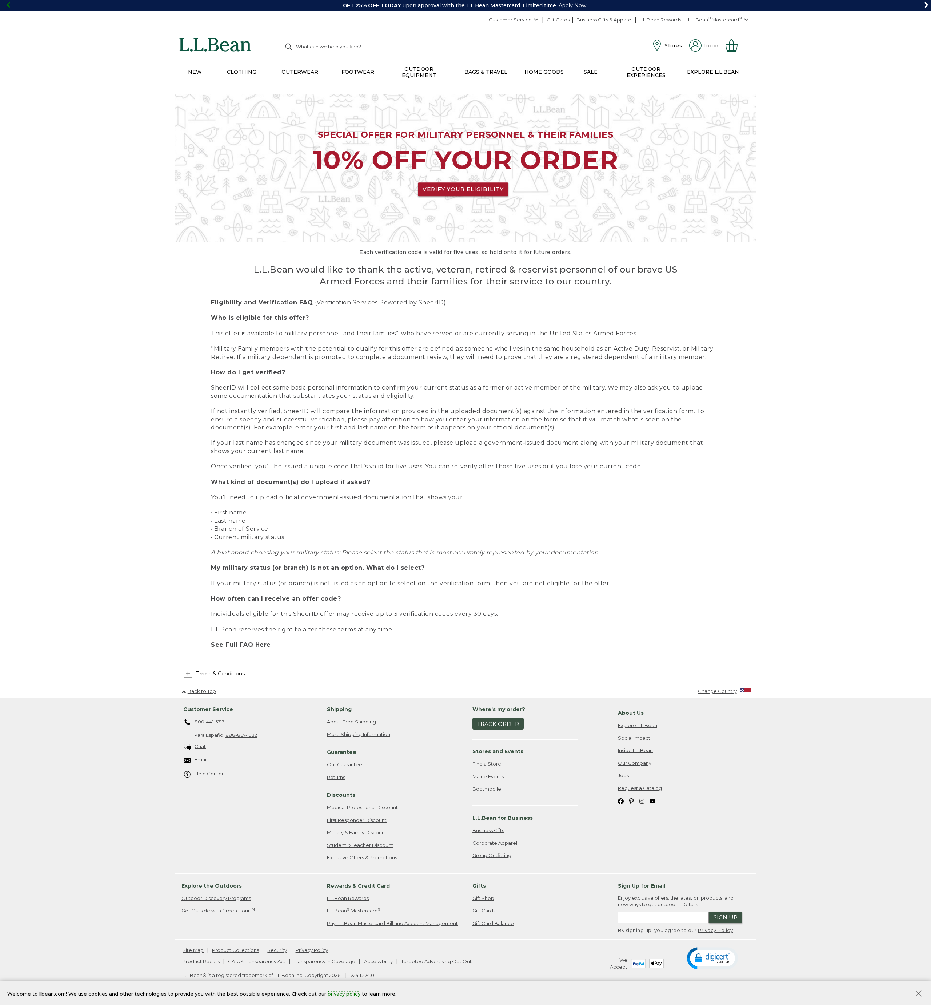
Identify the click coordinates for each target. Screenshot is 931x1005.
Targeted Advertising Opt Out (436, 961)
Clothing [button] (241, 72)
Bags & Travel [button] (485, 72)
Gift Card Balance (493, 923)
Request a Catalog (640, 788)
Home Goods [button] (544, 72)
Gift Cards (558, 20)
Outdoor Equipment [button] (419, 72)
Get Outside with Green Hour (218, 910)
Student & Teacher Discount (360, 845)
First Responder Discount (357, 820)
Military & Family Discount (357, 832)
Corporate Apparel (494, 843)
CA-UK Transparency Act (256, 961)
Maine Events (488, 776)
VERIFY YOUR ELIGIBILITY (463, 189)
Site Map (193, 950)
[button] (712, 957)
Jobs (623, 775)
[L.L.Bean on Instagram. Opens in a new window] (642, 801)
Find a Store (486, 764)
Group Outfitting (491, 855)
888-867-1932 (241, 735)
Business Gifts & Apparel (604, 20)
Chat (200, 746)
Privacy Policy (715, 930)
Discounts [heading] (341, 795)
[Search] (289, 46)
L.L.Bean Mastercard (353, 910)
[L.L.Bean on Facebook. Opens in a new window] (621, 801)
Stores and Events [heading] (497, 751)
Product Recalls (201, 961)
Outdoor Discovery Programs (216, 898)
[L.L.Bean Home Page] (217, 46)
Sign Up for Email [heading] (641, 886)
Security (277, 950)
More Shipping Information (358, 734)
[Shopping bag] (735, 45)
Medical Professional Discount (362, 807)
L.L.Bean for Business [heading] (502, 818)
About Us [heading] (631, 713)
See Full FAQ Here (241, 644)
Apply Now (572, 5)
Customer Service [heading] (208, 709)
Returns (336, 777)
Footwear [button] (357, 72)
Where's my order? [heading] (498, 709)
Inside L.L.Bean (635, 750)
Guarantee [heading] (341, 752)
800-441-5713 (210, 722)
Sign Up (726, 917)
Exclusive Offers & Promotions (362, 857)
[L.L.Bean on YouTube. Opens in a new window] (652, 801)
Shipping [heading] (339, 709)
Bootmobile (486, 789)
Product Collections (235, 950)
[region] (465, 5)
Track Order (498, 724)
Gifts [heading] (479, 886)
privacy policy (344, 993)
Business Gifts (488, 830)
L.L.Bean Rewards (660, 20)
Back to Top (202, 691)
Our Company (634, 763)
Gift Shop (483, 898)
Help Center (209, 773)
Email (201, 759)
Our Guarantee (344, 764)
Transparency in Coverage (324, 961)
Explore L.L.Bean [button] (713, 72)
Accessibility (378, 961)
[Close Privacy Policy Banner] (919, 994)
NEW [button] (195, 72)
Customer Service (510, 20)
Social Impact (634, 738)
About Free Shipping (351, 722)
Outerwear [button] (299, 72)
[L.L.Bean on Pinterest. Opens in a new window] (631, 801)
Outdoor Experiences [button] (646, 72)
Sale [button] (591, 72)
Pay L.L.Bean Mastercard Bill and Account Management (392, 923)
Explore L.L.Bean (637, 725)
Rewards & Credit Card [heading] (358, 886)
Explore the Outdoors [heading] (211, 886)
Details (690, 904)
